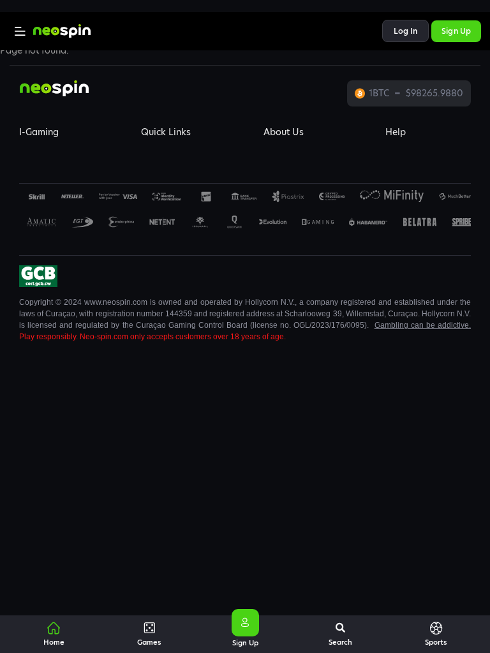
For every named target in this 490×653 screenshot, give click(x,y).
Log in (406, 31)
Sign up (456, 31)
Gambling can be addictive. (423, 325)
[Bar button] (20, 31)
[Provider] (72, 196)
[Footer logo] (36, 196)
